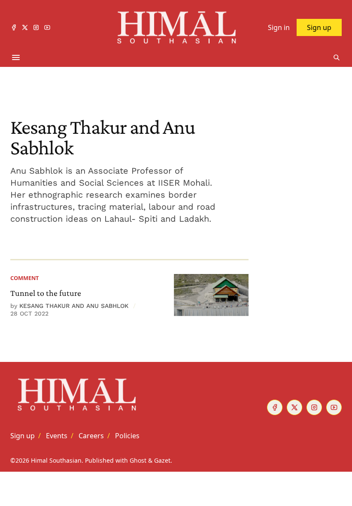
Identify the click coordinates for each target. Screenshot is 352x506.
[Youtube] (47, 27)
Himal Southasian (56, 460)
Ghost (138, 460)
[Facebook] (13, 27)
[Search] (336, 57)
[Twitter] (24, 27)
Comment (24, 278)
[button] (22, 436)
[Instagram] (36, 27)
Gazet (162, 460)
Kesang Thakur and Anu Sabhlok (73, 305)
